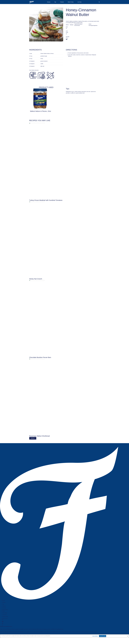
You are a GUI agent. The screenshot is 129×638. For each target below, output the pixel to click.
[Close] (127, 636)
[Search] (99, 2)
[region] (64, 636)
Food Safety (4, 612)
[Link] (31, 2)
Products (4, 606)
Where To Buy (5, 609)
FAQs (3, 611)
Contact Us (4, 614)
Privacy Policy (5, 616)
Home (3, 600)
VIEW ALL (33, 438)
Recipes (4, 602)
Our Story (4, 607)
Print (67, 38)
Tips (3, 604)
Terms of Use (5, 618)
